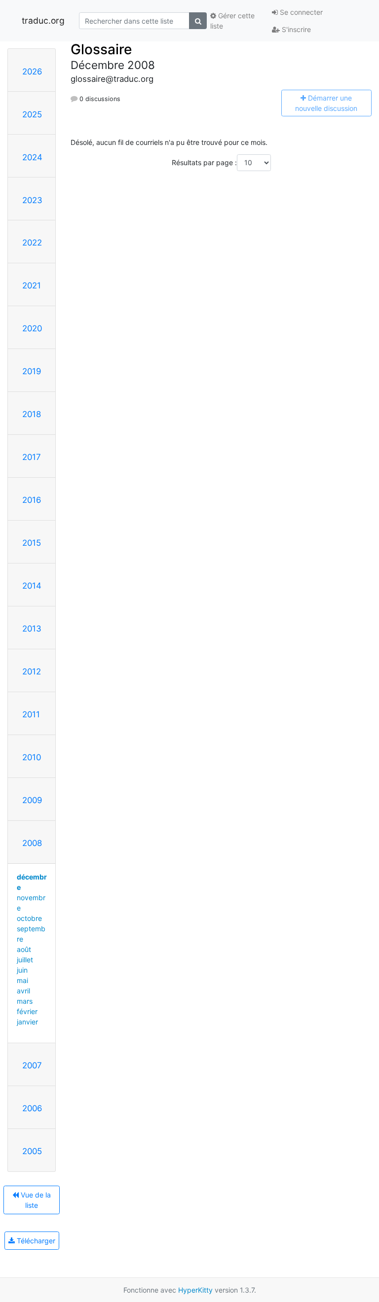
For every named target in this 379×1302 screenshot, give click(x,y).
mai (22, 980)
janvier (27, 1022)
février (27, 1011)
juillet (25, 959)
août (24, 949)
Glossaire (101, 49)
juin (22, 970)
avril (23, 990)
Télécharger (35, 1240)
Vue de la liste (35, 1200)
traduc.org (43, 20)
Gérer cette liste (232, 20)
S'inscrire (295, 29)
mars (25, 1001)
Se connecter (300, 12)
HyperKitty (195, 1290)
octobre (29, 918)
